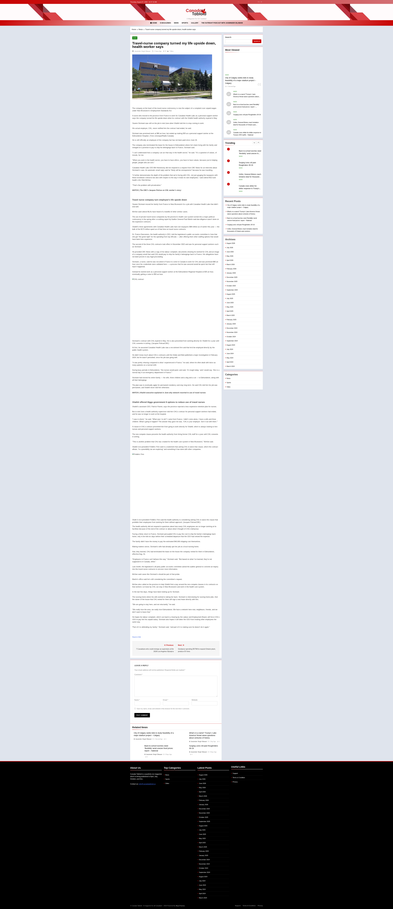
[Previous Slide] (258, 2)
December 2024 (232, 328)
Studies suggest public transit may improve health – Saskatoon (250, 188)
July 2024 (230, 349)
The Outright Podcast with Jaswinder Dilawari (222, 23)
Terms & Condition (239, 777)
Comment (138, 674)
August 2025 (231, 294)
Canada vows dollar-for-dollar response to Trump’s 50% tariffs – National (249, 165)
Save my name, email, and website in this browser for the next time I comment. (163, 709)
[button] (176, 197)
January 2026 (231, 273)
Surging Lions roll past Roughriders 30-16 (247, 114)
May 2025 (230, 307)
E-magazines (165, 23)
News (176, 23)
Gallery (194, 23)
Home (154, 23)
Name (137, 700)
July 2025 (230, 298)
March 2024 (231, 366)
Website (195, 700)
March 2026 (231, 264)
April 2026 (230, 260)
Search (228, 37)
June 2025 (230, 302)
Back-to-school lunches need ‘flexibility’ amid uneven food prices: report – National (158, 748)
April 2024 (230, 362)
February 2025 (231, 319)
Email (165, 700)
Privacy (235, 782)
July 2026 (230, 247)
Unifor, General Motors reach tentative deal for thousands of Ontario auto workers (246, 124)
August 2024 (231, 345)
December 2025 (232, 277)
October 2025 (231, 286)
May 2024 (230, 358)
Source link (136, 637)
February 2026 (231, 269)
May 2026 (230, 256)
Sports (185, 23)
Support (235, 773)
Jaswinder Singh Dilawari (142, 51)
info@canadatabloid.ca (147, 784)
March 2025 (231, 315)
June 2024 (230, 353)
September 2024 (232, 341)
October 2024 (231, 336)
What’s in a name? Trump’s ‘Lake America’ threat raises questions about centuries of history (202, 735)
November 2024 (232, 332)
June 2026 (230, 252)
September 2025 (232, 290)
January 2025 (231, 324)
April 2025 (230, 311)
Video (228, 387)
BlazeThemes (180, 906)
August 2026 (231, 243)
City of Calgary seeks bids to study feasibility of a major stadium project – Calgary (226, 2)
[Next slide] (261, 2)
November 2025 (232, 281)
